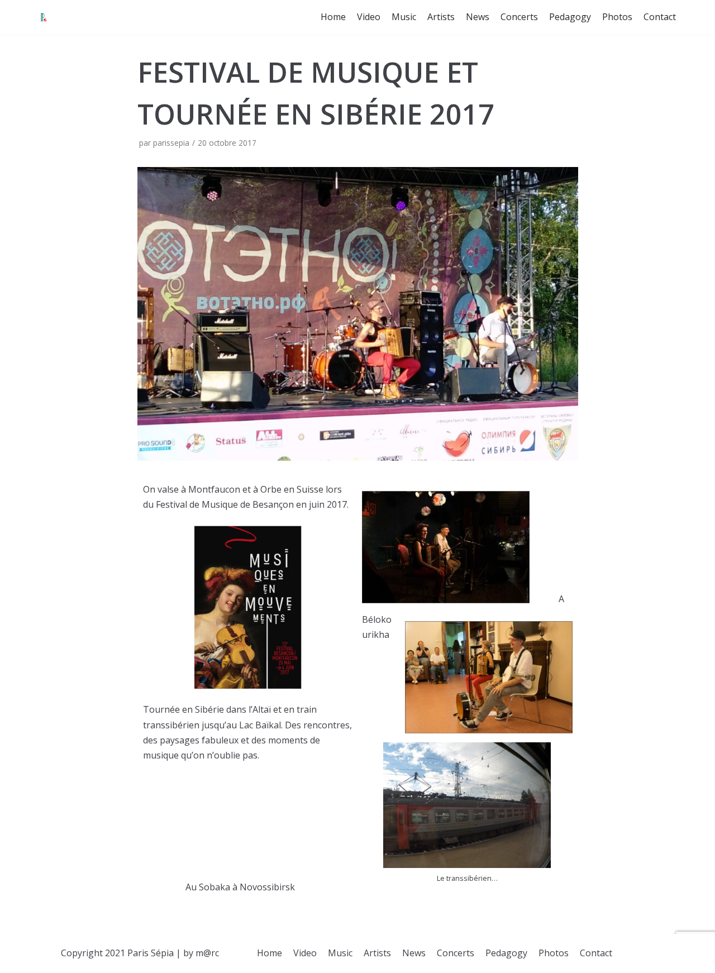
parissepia (171, 142)
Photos (617, 17)
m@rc (207, 953)
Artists (441, 17)
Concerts (519, 17)
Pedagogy (570, 17)
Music (404, 17)
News (477, 17)
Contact (660, 17)
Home (333, 17)
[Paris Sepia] (43, 17)
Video (368, 17)
